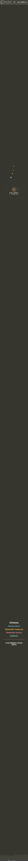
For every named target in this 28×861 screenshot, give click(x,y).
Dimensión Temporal (14, 629)
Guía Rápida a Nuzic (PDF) (14, 644)
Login (20, 2)
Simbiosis (14, 636)
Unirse (25, 2)
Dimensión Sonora (14, 633)
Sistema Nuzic (14, 626)
